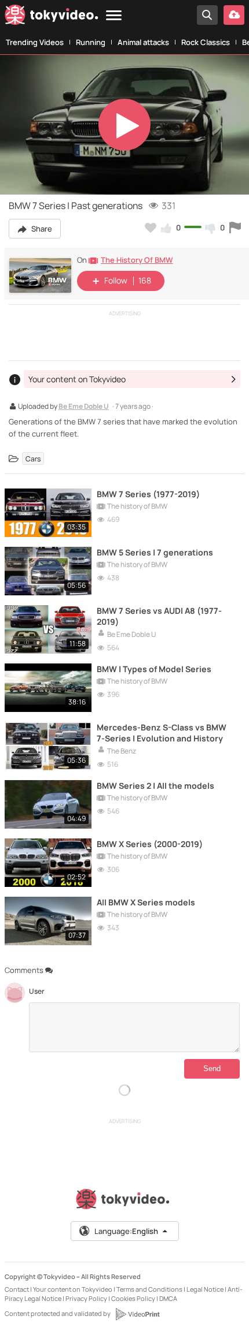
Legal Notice (205, 1289)
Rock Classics (205, 42)
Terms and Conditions (149, 1289)
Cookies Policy (133, 1298)
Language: (126, 1231)
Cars (33, 459)
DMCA (168, 1298)
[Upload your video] (234, 15)
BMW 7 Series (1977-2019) (148, 493)
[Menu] (114, 16)
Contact (17, 1289)
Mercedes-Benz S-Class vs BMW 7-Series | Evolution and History (161, 733)
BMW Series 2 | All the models (155, 785)
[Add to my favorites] (150, 227)
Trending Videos (35, 42)
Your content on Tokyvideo (72, 1289)
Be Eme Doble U (83, 407)
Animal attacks (143, 42)
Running (90, 42)
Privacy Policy (86, 1298)
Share (41, 228)
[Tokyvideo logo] (51, 17)
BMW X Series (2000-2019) (150, 843)
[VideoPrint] (137, 1314)
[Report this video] (235, 227)
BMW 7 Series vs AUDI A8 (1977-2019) (159, 616)
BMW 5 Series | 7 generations (155, 552)
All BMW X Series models (146, 902)
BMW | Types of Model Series (154, 668)
